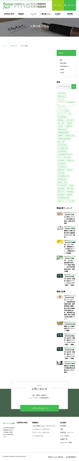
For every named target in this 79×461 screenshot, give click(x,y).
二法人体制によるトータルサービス (43, 426)
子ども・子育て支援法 (64, 157)
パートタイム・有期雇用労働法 (66, 103)
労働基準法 (69, 126)
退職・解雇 (70, 188)
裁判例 (71, 185)
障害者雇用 (70, 191)
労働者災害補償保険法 (64, 138)
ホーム (5, 45)
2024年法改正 (62, 93)
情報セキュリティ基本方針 (55, 457)
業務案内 (21, 14)
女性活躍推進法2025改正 (65, 154)
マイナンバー (61, 114)
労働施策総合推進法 (63, 132)
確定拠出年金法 (62, 179)
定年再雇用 (61, 160)
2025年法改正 (62, 96)
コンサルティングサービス (41, 429)
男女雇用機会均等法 (63, 176)
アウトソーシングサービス (41, 432)
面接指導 (69, 194)
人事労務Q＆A (64, 66)
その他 (62, 72)
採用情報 (70, 14)
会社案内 (58, 14)
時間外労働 (61, 170)
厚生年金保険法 (62, 145)
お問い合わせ (71, 5)
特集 (61, 60)
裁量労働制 (61, 188)
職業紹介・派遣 (62, 182)
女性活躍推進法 (62, 151)
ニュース (33, 14)
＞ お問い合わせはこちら (39, 408)
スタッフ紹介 (64, 436)
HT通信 (62, 69)
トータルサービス (38, 436)
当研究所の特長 (9, 14)
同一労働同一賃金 (63, 148)
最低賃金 (69, 170)
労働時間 (60, 135)
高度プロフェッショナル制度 (66, 201)
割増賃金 (69, 123)
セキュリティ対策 (66, 442)
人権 (69, 114)
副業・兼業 (61, 123)
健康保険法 (61, 120)
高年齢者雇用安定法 (63, 198)
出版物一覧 (63, 439)
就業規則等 (70, 160)
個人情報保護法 (62, 117)
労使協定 (60, 126)
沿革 (61, 429)
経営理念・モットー (66, 432)
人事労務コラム (45, 14)
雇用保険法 (61, 194)
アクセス (59, 5)
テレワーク (61, 99)
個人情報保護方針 (71, 457)
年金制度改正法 (62, 167)
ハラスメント (61, 107)
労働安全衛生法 (62, 129)
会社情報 (63, 426)
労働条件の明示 (70, 135)
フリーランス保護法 (63, 111)
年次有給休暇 (61, 163)
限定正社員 (61, 191)
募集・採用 (61, 142)
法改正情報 (63, 63)
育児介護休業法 (62, 185)
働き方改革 (70, 120)
